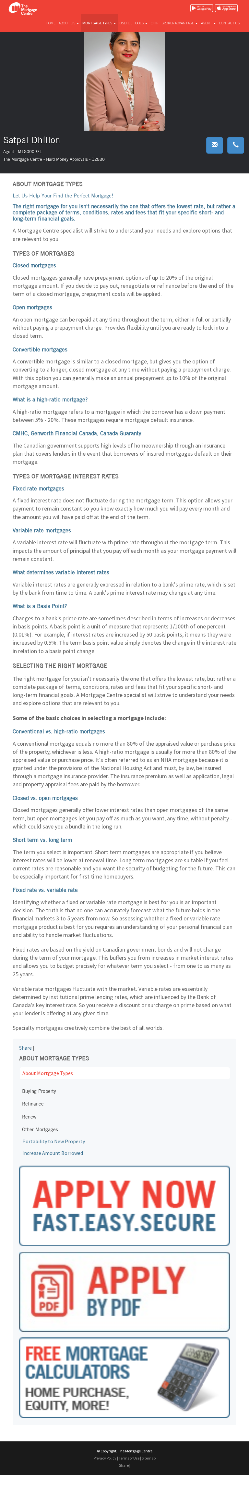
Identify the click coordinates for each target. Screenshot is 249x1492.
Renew (29, 1117)
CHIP (154, 22)
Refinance (33, 1104)
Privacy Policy (105, 1458)
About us (67, 22)
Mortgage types (97, 22)
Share (25, 1047)
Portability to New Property (53, 1141)
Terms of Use (129, 1458)
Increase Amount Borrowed (52, 1153)
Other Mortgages (40, 1129)
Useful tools (131, 22)
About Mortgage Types (47, 1073)
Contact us (229, 22)
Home (50, 22)
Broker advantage (178, 22)
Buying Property (39, 1091)
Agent (207, 22)
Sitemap (149, 1458)
